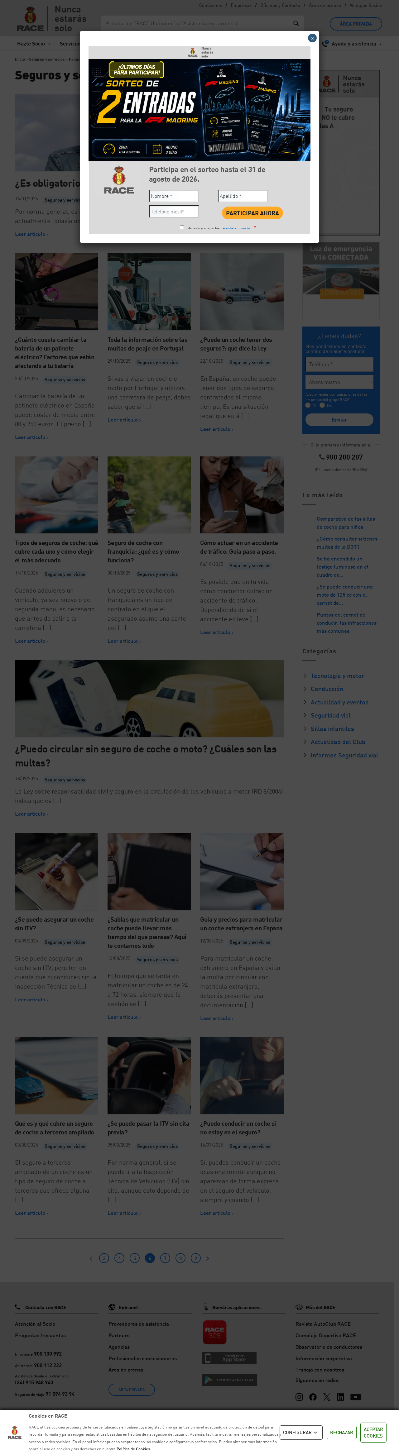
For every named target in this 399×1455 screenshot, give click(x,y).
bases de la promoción (236, 228)
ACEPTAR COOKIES (373, 1432)
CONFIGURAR (297, 1432)
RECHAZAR (341, 1432)
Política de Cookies (133, 1448)
